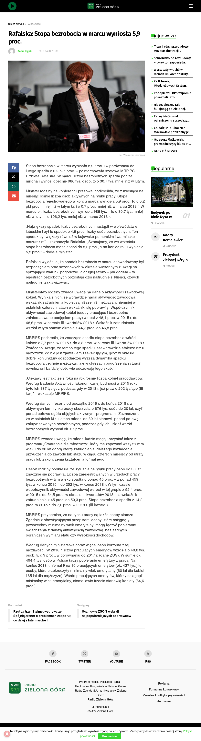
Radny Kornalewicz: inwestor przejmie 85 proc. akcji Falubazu (178, 238)
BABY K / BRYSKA (165, 151)
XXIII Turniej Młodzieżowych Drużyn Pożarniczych (170, 84)
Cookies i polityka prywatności (164, 695)
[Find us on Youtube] (116, 653)
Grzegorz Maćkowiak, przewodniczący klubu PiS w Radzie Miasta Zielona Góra (172, 142)
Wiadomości (34, 23)
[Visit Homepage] (103, 6)
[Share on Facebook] (13, 167)
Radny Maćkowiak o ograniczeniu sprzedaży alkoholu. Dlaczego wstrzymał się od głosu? (171, 119)
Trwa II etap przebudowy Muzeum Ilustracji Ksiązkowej (171, 49)
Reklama (164, 683)
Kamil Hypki (24, 51)
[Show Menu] (191, 6)
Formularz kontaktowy (164, 689)
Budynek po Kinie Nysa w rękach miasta (162, 215)
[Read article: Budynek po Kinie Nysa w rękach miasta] (172, 192)
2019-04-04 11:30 (48, 51)
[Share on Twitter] (13, 177)
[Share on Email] (13, 196)
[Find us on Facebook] (53, 653)
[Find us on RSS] (148, 653)
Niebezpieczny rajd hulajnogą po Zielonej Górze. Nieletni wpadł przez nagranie (169, 107)
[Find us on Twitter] (84, 653)
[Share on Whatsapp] (13, 186)
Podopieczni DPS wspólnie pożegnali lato (172, 95)
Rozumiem (109, 736)
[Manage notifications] (7, 734)
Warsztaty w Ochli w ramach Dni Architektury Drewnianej (171, 72)
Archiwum (164, 701)
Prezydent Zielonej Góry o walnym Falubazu (177, 257)
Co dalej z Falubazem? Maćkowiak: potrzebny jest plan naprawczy (173, 130)
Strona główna (16, 23)
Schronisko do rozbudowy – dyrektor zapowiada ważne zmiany (172, 60)
